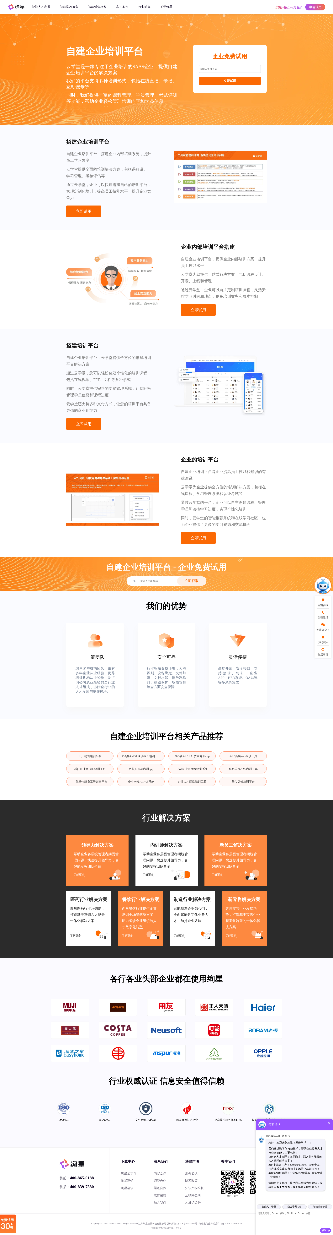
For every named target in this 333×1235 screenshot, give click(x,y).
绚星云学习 (128, 1173)
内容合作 (160, 1173)
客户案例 (122, 6)
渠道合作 (160, 1188)
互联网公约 (193, 1195)
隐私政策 (191, 1180)
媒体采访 (160, 1195)
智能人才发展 (41, 6)
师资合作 (160, 1180)
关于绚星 (166, 6)
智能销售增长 (97, 6)
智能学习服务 (69, 6)
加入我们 (160, 1202)
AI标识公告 (193, 1202)
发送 (324, 1230)
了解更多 (79, 874)
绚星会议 (127, 1188)
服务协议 (191, 1173)
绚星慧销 (127, 1180)
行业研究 (144, 6)
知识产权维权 (194, 1188)
